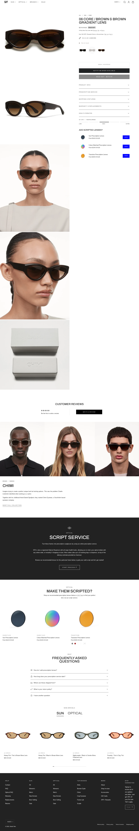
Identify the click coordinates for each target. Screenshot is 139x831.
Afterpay (95, 30)
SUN (85, 15)
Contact (7, 785)
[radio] (83, 49)
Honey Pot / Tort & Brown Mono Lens (15, 755)
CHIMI (90, 15)
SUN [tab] (60, 713)
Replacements (9, 800)
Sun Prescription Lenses (96, 136)
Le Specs (7, 753)
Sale (30, 803)
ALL (80, 15)
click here (80, 595)
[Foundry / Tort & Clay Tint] (121, 735)
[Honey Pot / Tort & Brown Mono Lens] (18, 735)
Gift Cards (104, 796)
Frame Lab (80, 800)
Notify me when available (104, 70)
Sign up (106, 34)
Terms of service (120, 824)
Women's (32, 788)
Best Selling (33, 800)
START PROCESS (68, 567)
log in (111, 34)
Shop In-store (105, 788)
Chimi (79, 792)
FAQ (6, 788)
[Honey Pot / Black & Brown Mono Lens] (52, 735)
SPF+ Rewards (106, 800)
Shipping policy (130, 824)
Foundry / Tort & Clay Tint (115, 755)
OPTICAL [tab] (75, 713)
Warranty (8, 796)
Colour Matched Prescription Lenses (100, 145)
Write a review (89, 412)
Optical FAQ (9, 792)
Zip (98, 30)
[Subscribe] (132, 807)
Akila (78, 785)
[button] (124, 2)
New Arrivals (33, 796)
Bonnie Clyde (81, 788)
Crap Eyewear (81, 796)
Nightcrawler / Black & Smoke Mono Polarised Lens (84, 756)
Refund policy (100, 824)
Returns (7, 803)
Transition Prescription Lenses (98, 154)
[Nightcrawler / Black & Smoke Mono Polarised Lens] (86, 735)
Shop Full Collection (12, 505)
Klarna (102, 30)
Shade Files (13, 826)
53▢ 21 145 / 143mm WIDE (89, 38)
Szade (79, 803)
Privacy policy (110, 824)
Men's (31, 792)
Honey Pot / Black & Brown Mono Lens (50, 755)
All (30, 785)
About (103, 785)
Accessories (105, 792)
